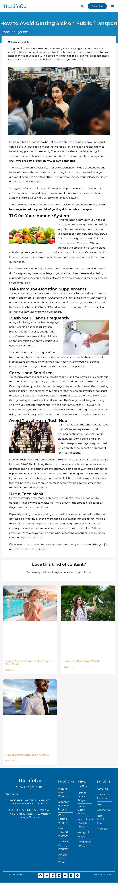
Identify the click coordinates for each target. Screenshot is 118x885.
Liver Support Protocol (63, 832)
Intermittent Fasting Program (85, 823)
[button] (82, 6)
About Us (102, 788)
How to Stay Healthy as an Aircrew (27, 754)
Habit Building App (102, 819)
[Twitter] (46, 875)
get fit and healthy (25, 549)
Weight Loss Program (63, 792)
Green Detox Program (82, 810)
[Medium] (71, 875)
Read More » (11, 670)
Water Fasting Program (63, 819)
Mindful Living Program (63, 858)
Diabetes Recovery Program (64, 805)
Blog (100, 804)
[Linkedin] (58, 875)
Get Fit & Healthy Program (63, 845)
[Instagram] (52, 875)
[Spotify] (77, 875)
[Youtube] (65, 875)
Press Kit (102, 828)
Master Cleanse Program (82, 796)
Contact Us (103, 809)
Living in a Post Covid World (81, 661)
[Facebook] (40, 875)
